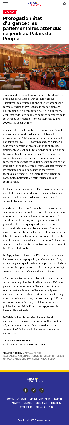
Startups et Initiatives (40, 398)
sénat (53, 359)
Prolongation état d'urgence (21, 359)
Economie (58, 398)
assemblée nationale (17, 356)
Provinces (16, 402)
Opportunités (26, 407)
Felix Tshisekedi (55, 356)
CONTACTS (40, 407)
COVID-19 (37, 356)
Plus (51, 407)
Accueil (10, 398)
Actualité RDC (33, 353)
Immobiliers (56, 402)
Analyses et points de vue (35, 402)
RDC (44, 359)
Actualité (21, 398)
